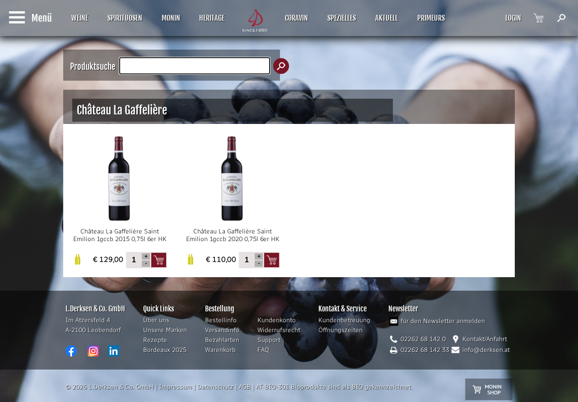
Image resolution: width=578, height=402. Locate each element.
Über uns (156, 320)
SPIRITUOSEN (124, 18)
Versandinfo (222, 330)
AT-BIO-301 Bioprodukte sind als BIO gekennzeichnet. (334, 387)
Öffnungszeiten (340, 330)
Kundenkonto (276, 320)
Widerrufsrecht (278, 330)
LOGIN (513, 18)
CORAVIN (296, 18)
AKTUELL (386, 18)
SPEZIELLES (341, 18)
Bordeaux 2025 (164, 350)
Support (268, 340)
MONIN (171, 18)
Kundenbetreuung (344, 320)
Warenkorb (220, 350)
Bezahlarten (222, 340)
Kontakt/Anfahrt (484, 339)
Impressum (175, 387)
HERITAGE (211, 18)
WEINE (79, 18)
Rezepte (155, 340)
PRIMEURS (431, 18)
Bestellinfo (221, 320)
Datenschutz (215, 387)
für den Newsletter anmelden (443, 321)
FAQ (263, 350)
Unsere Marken (165, 330)
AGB (245, 387)
